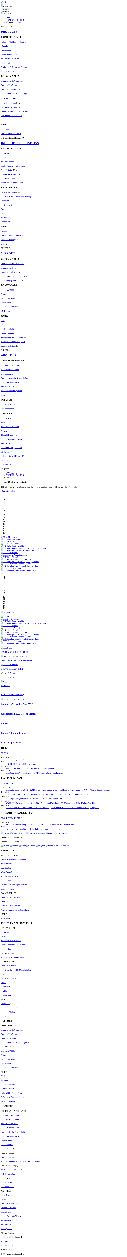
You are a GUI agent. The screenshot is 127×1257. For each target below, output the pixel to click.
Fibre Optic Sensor (8, 103)
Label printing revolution (15, 760)
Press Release (6, 418)
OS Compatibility (8, 329)
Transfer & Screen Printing (11, 941)
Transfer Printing (7, 162)
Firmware (5, 294)
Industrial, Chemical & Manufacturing (16, 196)
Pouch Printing (7, 170)
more (3, 395)
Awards (4, 431)
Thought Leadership (9, 435)
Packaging (5, 153)
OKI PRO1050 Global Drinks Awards (21, 764)
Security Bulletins (8, 346)
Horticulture (5, 213)
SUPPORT (8, 253)
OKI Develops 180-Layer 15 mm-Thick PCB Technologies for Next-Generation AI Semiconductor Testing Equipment (52, 808)
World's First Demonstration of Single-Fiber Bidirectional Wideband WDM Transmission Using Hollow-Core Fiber (51, 803)
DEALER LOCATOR (15, 20)
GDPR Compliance (8, 1174)
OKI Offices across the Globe (12, 1128)
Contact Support (7, 333)
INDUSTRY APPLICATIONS (20, 143)
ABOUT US (8, 355)
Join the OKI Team (8, 386)
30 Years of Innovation (10, 370)
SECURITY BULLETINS (11, 818)
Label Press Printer (8, 192)
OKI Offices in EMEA (10, 382)
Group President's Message (11, 439)
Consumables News (9, 85)
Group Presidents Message (11, 1216)
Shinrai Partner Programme (11, 391)
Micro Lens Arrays (8, 107)
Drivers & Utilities (8, 290)
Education (5, 201)
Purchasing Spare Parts (10, 280)
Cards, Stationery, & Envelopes (13, 166)
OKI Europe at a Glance (10, 365)
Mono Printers (6, 46)
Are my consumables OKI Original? (15, 93)
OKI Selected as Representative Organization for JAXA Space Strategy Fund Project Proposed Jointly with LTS (50, 794)
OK (2, 495)
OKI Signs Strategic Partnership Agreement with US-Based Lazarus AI (34, 799)
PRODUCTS (9, 31)
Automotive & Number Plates (12, 183)
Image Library (6, 1212)
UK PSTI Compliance (9, 307)
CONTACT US (12, 18)
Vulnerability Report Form (11, 337)
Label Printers (6, 63)
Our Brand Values (8, 404)
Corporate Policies (8, 1157)
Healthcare (5, 218)
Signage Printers (7, 71)
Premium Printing (8, 240)
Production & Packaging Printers (14, 67)
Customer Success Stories (11, 134)
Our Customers (7, 374)
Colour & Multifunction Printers (13, 42)
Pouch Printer (6, 949)
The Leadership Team (9, 1124)
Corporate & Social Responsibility (14, 378)
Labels (3, 157)
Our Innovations (7, 409)
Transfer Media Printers (10, 59)
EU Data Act (6, 311)
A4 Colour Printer (8, 178)
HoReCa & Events (8, 205)
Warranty (4, 325)
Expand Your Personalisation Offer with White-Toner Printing (30, 768)
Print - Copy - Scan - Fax (11, 174)
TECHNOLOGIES (11, 98)
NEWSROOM (7, 783)
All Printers (5, 129)
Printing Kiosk (6, 222)
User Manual (6, 303)
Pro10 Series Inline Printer (11, 116)
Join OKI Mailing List (9, 443)
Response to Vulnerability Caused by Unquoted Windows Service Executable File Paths (40, 825)
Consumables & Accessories (12, 81)
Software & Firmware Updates (13, 342)
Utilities (4, 244)
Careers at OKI (7, 1140)
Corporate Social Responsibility (13, 1132)
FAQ (3, 321)
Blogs (3, 422)
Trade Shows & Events (10, 427)
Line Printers (6, 50)
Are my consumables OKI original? (15, 910)
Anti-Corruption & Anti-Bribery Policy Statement (20, 1161)
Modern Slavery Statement (11, 1170)
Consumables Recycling (10, 89)
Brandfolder (5, 231)
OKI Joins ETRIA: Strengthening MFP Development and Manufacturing (34, 773)
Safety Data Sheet (8, 298)
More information (8, 491)
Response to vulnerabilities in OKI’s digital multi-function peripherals (33, 829)
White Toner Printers (9, 55)
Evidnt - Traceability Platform (12, 111)
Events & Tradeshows (9, 1203)
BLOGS (4, 753)
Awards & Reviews (8, 1208)
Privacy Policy (7, 1229)
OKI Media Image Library (11, 448)
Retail (3, 209)
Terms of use (6, 1224)
